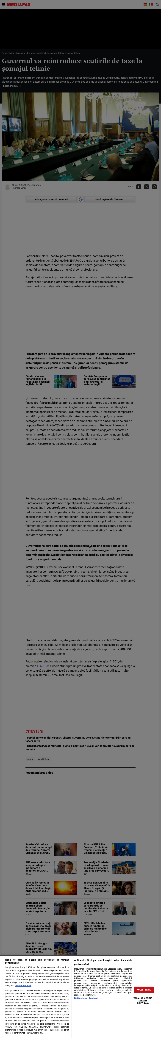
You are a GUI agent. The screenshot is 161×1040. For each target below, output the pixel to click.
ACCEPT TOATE (144, 990)
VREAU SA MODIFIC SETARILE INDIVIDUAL (142, 1000)
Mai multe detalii (23, 985)
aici (43, 1015)
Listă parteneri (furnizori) (86, 998)
